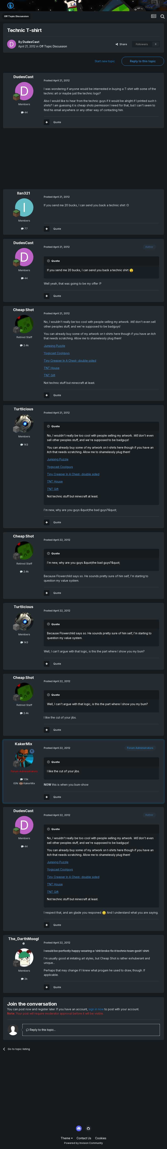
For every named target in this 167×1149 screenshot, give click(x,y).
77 (26, 228)
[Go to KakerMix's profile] (24, 758)
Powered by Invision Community (83, 1143)
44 (26, 112)
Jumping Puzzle (54, 345)
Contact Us (84, 1138)
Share (122, 44)
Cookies (100, 1138)
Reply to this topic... (42, 1029)
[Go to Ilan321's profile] (24, 207)
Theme (66, 1138)
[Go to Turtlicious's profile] (24, 423)
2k (25, 978)
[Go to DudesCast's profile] (11, 44)
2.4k (26, 345)
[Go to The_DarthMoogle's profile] (24, 957)
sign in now (96, 1009)
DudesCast (31, 42)
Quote (57, 122)
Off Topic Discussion (53, 46)
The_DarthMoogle (23, 941)
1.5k (25, 779)
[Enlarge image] (131, 270)
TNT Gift (49, 375)
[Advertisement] (50, 160)
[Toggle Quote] (49, 260)
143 (25, 444)
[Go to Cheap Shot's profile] (24, 324)
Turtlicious (23, 409)
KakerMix (23, 744)
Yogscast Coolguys (57, 353)
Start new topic (105, 61)
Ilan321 (23, 193)
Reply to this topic (143, 61)
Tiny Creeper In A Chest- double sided (70, 360)
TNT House (51, 368)
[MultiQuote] (46, 122)
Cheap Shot (23, 310)
